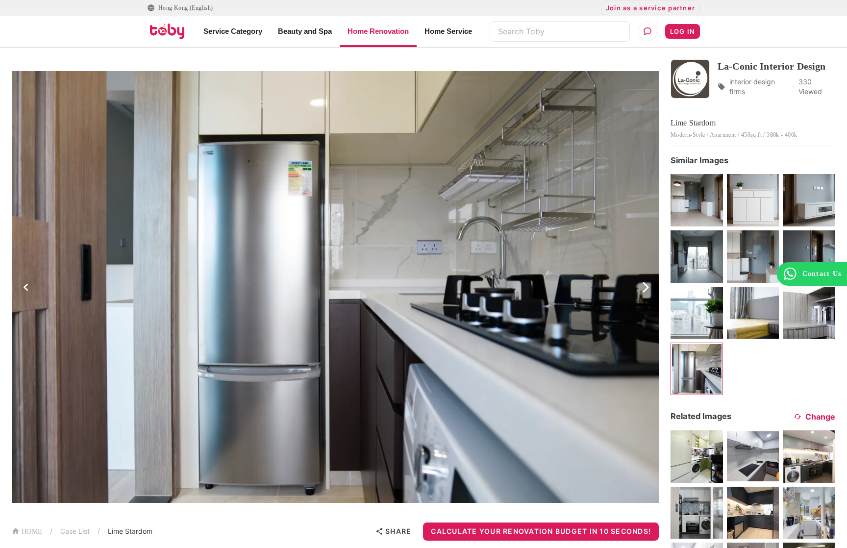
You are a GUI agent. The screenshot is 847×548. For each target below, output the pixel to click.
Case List (75, 531)
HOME (32, 531)
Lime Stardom (130, 531)
